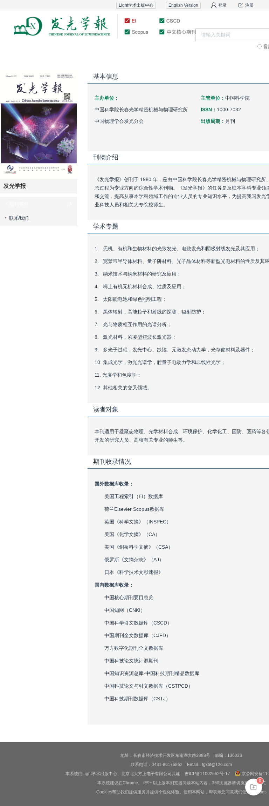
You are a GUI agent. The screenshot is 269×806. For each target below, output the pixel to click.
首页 (31, 51)
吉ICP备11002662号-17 (207, 773)
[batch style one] (253, 787)
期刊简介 (19, 204)
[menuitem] (31, 51)
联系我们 (238, 51)
